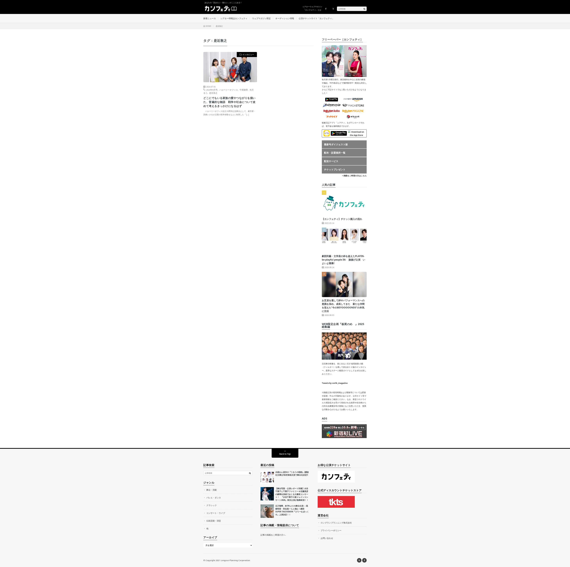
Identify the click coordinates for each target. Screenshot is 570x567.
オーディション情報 (284, 18)
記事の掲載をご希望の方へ (273, 534)
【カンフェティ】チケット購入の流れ (342, 219)
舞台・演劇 (211, 489)
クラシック (211, 505)
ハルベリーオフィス (228, 90)
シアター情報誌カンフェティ (233, 18)
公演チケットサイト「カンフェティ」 (316, 18)
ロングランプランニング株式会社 (336, 522)
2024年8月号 (212, 90)
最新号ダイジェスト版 (336, 144)
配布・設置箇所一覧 (334, 152)
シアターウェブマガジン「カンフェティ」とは (312, 8)
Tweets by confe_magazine (335, 383)
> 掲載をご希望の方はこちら (354, 175)
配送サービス (331, 161)
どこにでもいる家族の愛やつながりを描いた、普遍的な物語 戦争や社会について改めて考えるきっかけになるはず (229, 102)
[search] (364, 9)
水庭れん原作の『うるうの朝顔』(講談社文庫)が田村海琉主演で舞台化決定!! (292, 473)
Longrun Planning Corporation (235, 560)
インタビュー (248, 54)
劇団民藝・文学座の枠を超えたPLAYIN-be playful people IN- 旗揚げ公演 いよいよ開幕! (343, 259)
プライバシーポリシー (331, 530)
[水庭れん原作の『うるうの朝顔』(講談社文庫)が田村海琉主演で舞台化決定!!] (267, 477)
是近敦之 (213, 93)
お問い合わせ (327, 538)
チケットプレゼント (334, 169)
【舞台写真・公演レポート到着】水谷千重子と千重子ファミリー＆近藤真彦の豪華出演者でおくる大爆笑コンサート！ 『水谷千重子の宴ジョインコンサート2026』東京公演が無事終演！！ (291, 494)
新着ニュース (209, 18)
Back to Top (285, 453)
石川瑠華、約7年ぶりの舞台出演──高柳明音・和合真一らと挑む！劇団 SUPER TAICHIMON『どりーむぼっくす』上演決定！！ (292, 510)
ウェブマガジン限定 (261, 18)
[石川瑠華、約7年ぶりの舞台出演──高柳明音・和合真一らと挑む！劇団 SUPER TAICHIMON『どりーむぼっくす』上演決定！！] (267, 511)
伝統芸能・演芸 (213, 520)
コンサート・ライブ (215, 513)
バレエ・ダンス (213, 497)
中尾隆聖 (244, 90)
